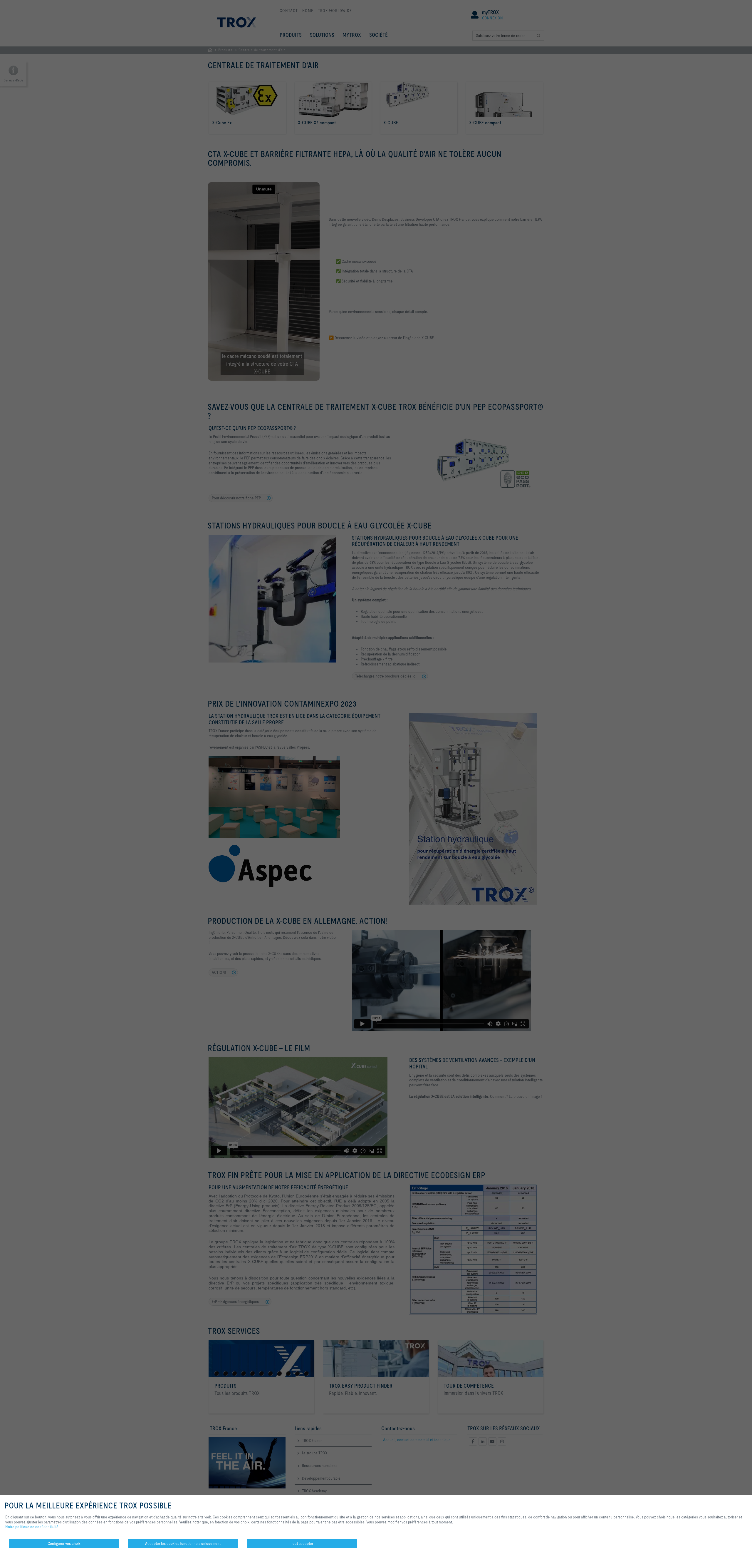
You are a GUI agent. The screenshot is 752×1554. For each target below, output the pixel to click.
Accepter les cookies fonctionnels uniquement (183, 1543)
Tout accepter (302, 1543)
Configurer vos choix (64, 1543)
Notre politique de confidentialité (31, 1526)
